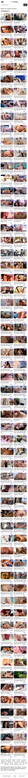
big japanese (10, 762)
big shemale (22, 764)
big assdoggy (6, 764)
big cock (6, 763)
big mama (25, 763)
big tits (13, 760)
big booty (23, 760)
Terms (14, 776)
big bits (11, 764)
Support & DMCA (7, 776)
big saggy (18, 760)
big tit (14, 759)
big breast (16, 764)
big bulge (24, 759)
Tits (14, 2)
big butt (9, 759)
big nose (11, 763)
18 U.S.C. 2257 (22, 776)
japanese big (3, 762)
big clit (20, 763)
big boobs (16, 762)
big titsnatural (4, 759)
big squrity (19, 759)
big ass (3, 760)
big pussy (8, 760)
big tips (15, 763)
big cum (22, 762)
